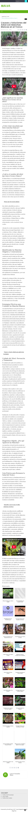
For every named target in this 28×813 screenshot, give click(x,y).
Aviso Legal (5, 796)
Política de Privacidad (7, 795)
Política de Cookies (7, 798)
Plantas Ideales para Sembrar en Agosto (9, 18)
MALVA (5, 6)
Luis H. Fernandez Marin (15, 774)
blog (10, 29)
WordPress (10, 809)
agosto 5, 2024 (5, 29)
